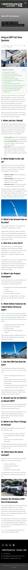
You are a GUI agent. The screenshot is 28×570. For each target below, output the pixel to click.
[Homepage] (14, 550)
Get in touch (4, 530)
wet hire (19, 252)
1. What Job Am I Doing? (9, 72)
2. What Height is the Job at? (10, 74)
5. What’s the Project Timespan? (11, 78)
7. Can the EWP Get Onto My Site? (11, 83)
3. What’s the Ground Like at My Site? (12, 75)
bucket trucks (9, 515)
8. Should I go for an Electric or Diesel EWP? (14, 85)
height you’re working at (10, 165)
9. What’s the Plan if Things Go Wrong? (13, 87)
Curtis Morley (6, 45)
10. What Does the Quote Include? (12, 88)
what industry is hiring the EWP (14, 370)
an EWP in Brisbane (10, 95)
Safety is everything (6, 313)
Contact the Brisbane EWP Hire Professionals (11, 91)
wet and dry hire (13, 259)
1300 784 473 (6, 553)
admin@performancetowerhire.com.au (13, 556)
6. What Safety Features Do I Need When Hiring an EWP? (13, 81)
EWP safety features (12, 319)
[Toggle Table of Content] (23, 70)
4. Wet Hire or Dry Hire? (9, 77)
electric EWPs (13, 404)
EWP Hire (10, 47)
